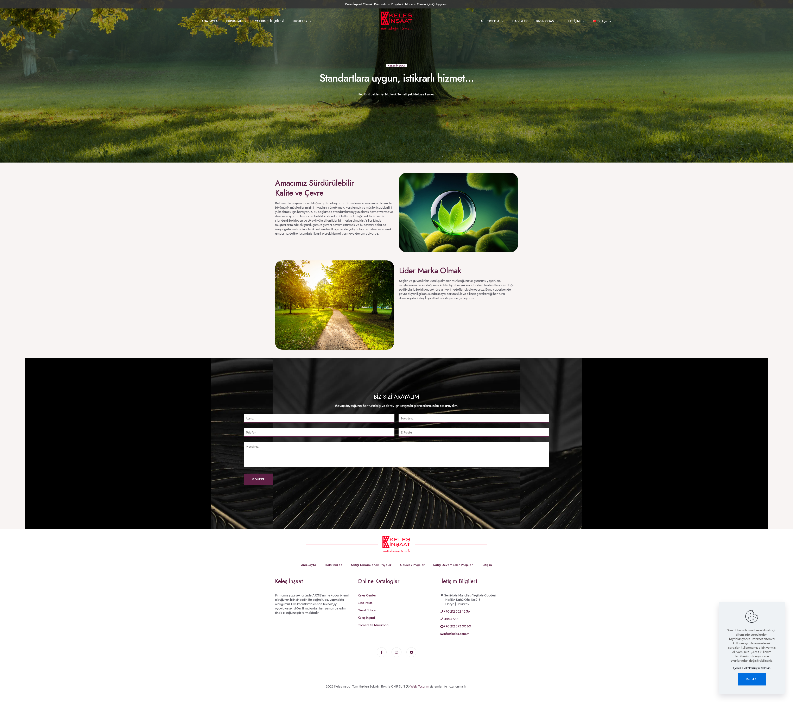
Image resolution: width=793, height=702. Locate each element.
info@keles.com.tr (456, 634)
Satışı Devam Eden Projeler (453, 565)
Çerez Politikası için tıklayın (751, 668)
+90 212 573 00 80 (457, 626)
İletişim (487, 565)
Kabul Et (751, 679)
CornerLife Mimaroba (373, 625)
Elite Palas (365, 603)
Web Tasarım (419, 686)
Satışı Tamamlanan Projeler (371, 565)
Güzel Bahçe (367, 610)
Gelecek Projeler (412, 565)
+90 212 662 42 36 (457, 611)
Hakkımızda (334, 565)
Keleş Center (367, 595)
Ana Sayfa (308, 565)
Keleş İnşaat (366, 617)
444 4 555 (451, 619)
